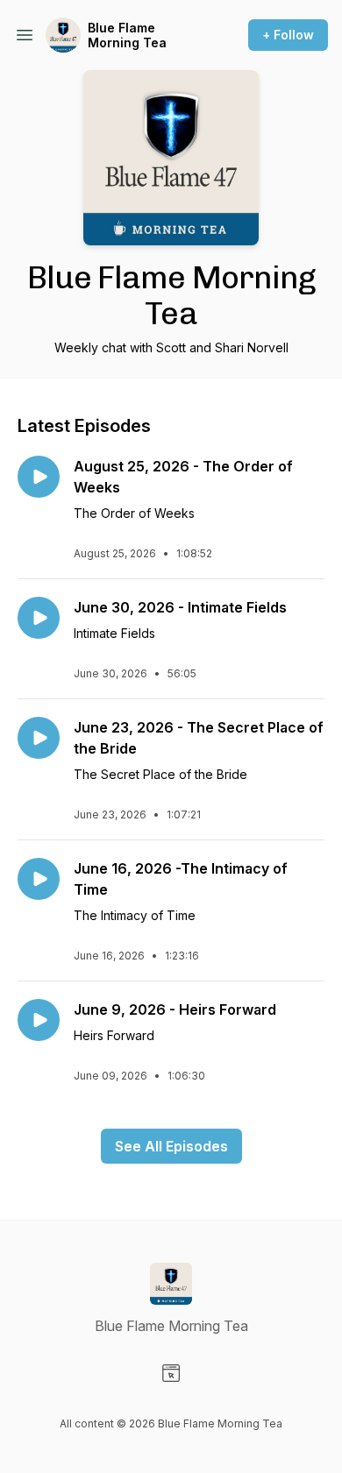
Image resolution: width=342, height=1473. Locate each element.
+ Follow (288, 34)
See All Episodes (171, 1146)
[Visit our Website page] (171, 1373)
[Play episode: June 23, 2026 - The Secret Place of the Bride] (39, 738)
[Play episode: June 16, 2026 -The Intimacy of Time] (39, 879)
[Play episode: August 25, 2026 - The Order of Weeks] (39, 477)
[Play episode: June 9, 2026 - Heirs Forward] (39, 1020)
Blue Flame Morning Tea (127, 35)
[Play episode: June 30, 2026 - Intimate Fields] (39, 618)
